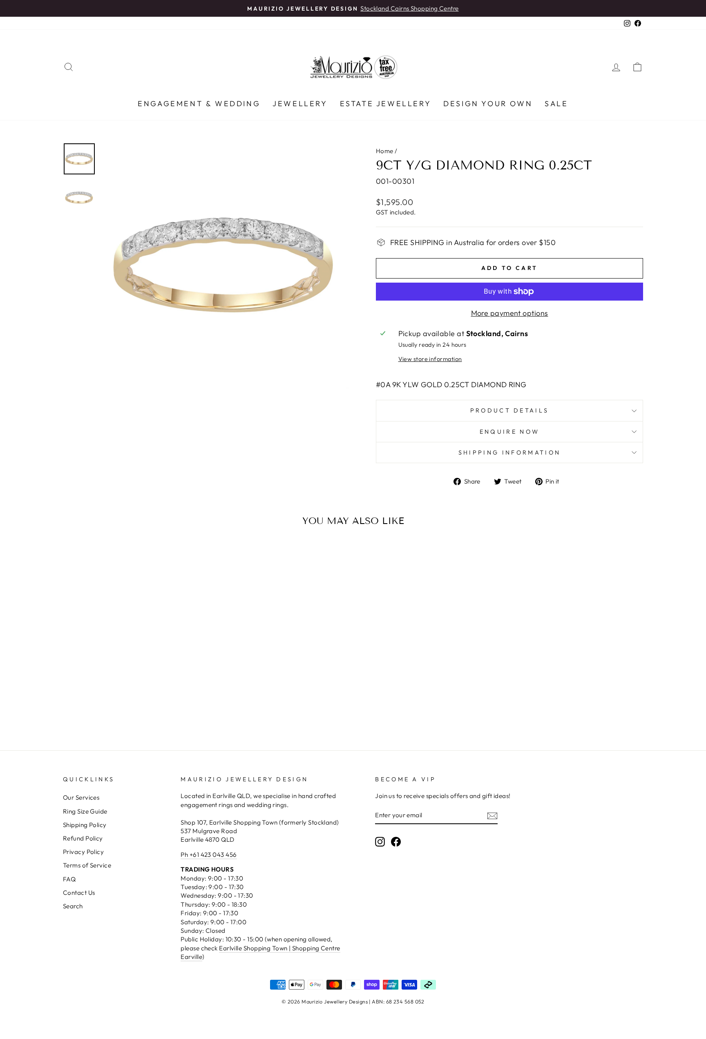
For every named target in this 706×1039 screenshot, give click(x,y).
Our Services (81, 797)
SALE (556, 103)
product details (509, 410)
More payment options (509, 313)
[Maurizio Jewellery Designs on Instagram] (380, 841)
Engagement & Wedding (199, 103)
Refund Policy (83, 838)
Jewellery (300, 103)
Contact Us (79, 892)
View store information (430, 359)
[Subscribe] (492, 815)
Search (73, 906)
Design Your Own (487, 103)
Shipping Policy (85, 825)
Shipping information (509, 452)
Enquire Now (510, 431)
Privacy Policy (83, 852)
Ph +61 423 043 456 (209, 854)
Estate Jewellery (385, 103)
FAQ (69, 879)
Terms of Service (87, 865)
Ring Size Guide (85, 811)
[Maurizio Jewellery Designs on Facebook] (396, 841)
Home (384, 151)
